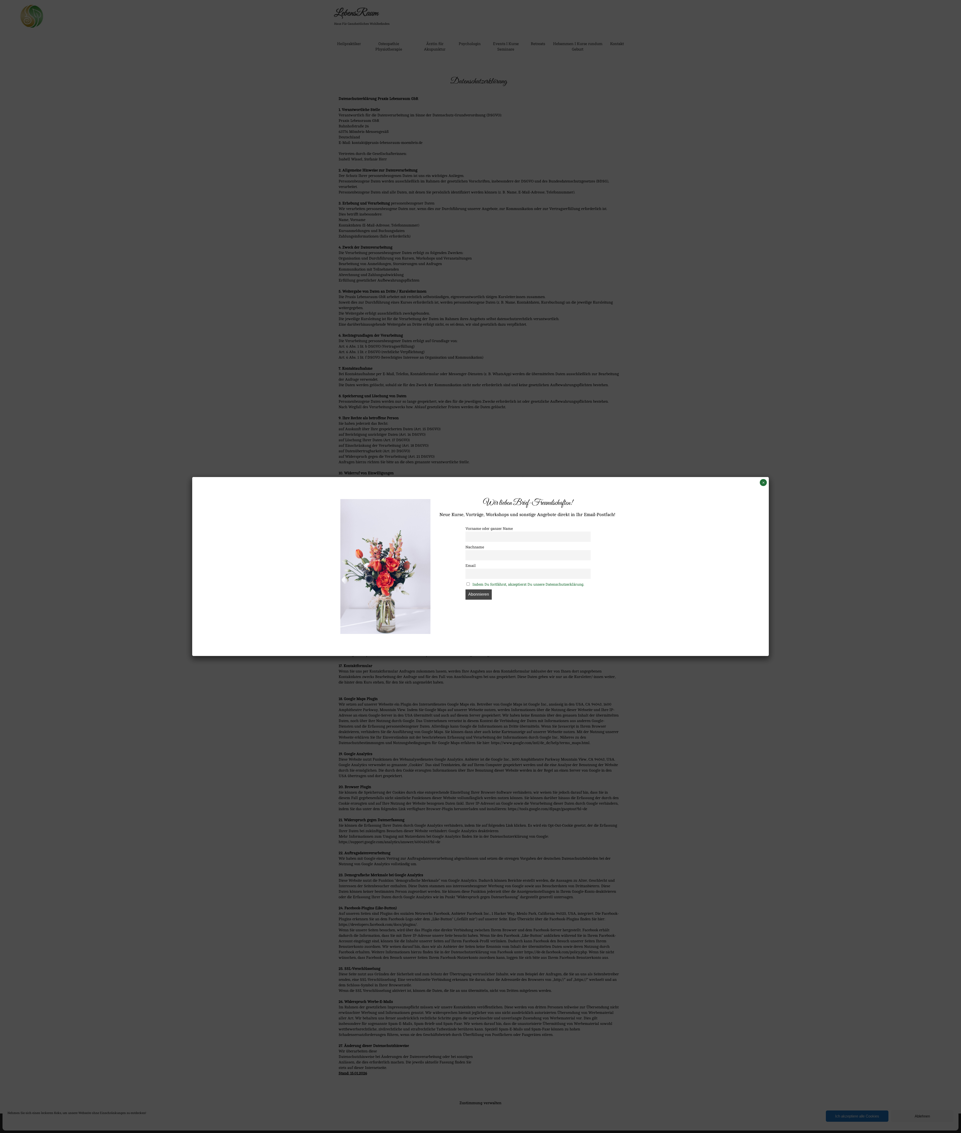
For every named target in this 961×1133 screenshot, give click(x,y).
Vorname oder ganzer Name (489, 528)
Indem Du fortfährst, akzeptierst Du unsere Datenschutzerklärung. (528, 584)
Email (470, 565)
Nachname (474, 547)
